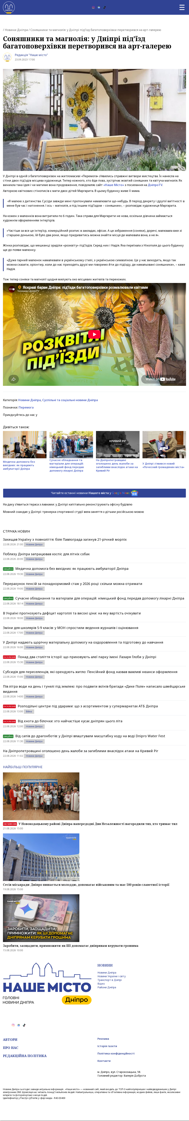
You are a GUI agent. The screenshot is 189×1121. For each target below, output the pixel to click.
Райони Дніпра (106, 987)
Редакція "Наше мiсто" (31, 55)
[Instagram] (93, 7)
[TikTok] (104, 7)
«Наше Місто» (113, 185)
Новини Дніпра (16, 30)
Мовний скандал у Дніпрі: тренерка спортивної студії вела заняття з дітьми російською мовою (73, 512)
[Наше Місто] (9, 7)
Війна (29, 711)
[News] (99, 7)
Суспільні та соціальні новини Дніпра (70, 400)
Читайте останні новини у (90, 493)
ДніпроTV (155, 185)
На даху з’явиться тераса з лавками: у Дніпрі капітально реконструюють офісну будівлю (67, 504)
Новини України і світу (111, 976)
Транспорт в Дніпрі (109, 980)
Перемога (26, 407)
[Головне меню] (182, 7)
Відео (101, 983)
